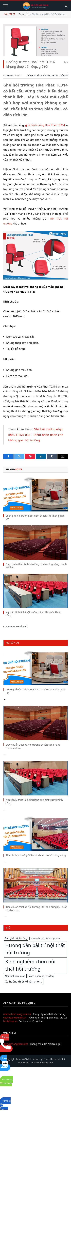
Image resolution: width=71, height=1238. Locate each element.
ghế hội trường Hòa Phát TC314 (45, 125)
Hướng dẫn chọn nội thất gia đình (45, 938)
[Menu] (5, 6)
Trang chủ (23, 14)
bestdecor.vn (10, 1021)
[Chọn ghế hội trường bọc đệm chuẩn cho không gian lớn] (35, 494)
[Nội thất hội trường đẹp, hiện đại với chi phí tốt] (36, 5)
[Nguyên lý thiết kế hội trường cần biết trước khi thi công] (35, 591)
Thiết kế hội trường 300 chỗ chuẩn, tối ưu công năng (36, 855)
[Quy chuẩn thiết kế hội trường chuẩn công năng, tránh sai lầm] (35, 542)
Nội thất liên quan (15, 976)
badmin (9, 75)
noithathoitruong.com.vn (17, 1014)
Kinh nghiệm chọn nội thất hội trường (30, 965)
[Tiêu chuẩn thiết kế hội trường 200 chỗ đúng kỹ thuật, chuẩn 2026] (35, 885)
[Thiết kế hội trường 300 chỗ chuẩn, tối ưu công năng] (35, 833)
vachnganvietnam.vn (14, 1017)
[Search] (66, 6)
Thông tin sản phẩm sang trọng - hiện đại (47, 75)
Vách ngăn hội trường (41, 976)
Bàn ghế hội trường (16, 938)
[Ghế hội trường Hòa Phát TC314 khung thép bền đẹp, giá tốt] (35, 40)
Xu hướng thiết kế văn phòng (23, 981)
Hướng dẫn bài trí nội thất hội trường (35, 949)
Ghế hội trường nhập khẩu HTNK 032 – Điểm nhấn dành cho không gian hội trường (35, 434)
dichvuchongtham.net (15, 1043)
